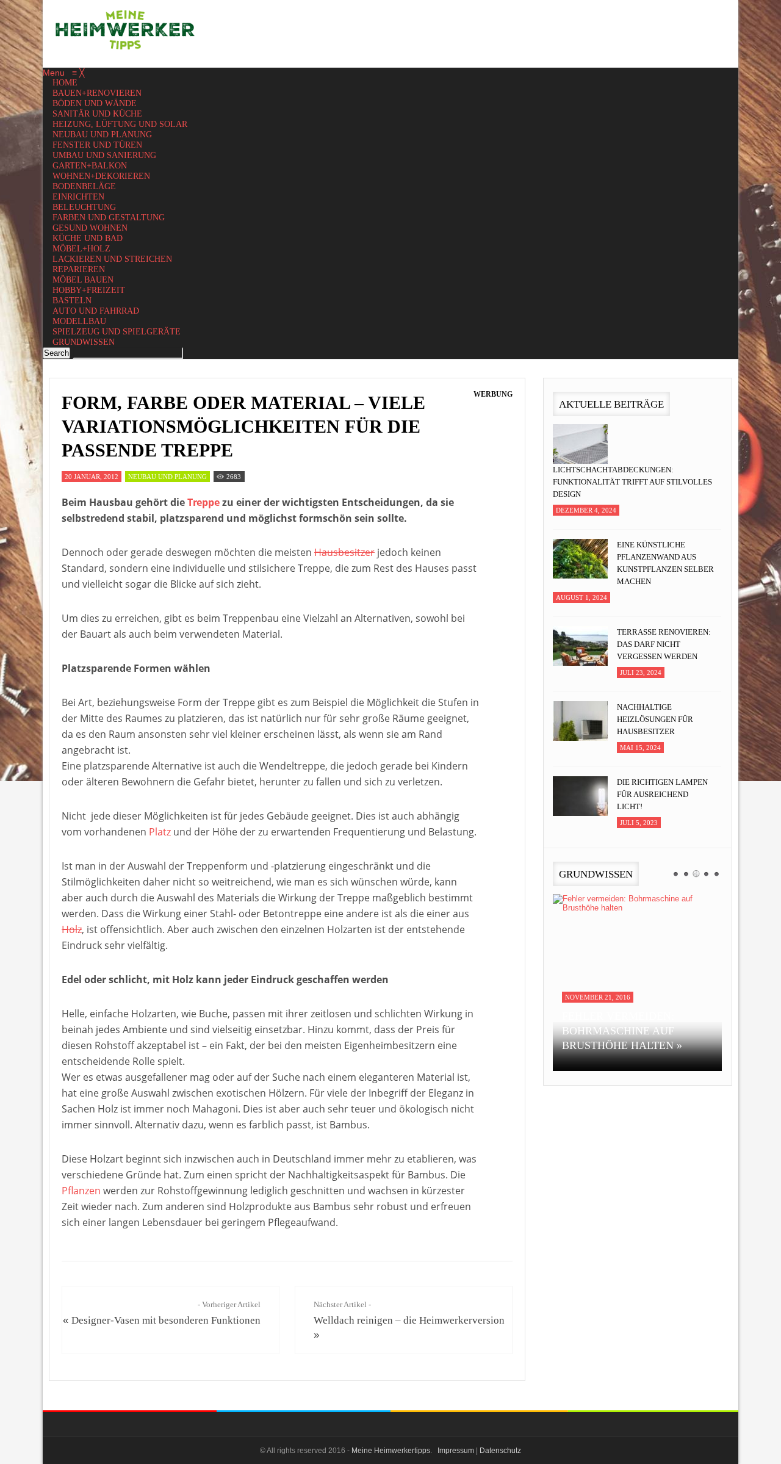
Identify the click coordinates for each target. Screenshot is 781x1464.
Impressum (455, 1450)
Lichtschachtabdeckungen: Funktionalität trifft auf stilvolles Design (632, 482)
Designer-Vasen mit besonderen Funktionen (166, 1320)
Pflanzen (81, 1190)
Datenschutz (500, 1450)
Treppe (203, 502)
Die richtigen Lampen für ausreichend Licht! (662, 794)
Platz (160, 831)
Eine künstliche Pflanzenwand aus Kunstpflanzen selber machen (665, 563)
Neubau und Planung (167, 476)
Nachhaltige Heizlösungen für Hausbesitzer (655, 719)
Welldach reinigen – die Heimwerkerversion (409, 1320)
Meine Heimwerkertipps (390, 1450)
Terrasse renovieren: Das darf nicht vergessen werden (664, 644)
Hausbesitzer (344, 552)
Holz (72, 929)
